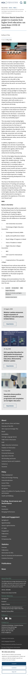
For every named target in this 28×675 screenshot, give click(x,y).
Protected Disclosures (8, 453)
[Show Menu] (25, 2)
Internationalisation (7, 480)
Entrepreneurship (6, 539)
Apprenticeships (6, 523)
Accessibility (5, 434)
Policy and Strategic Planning (10, 477)
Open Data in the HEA (8, 456)
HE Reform (5, 488)
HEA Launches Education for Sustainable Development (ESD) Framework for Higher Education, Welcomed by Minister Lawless (14, 356)
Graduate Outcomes (7, 558)
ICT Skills (4, 528)
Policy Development (7, 475)
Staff (3, 442)
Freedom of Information (8, 448)
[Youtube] (6, 618)
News (14, 7)
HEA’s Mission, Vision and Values (10, 423)
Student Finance (5, 604)
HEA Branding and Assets (9, 458)
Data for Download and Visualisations (12, 555)
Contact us (5, 464)
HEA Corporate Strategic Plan (10, 429)
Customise (14, 667)
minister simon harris (11, 297)
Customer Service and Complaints (11, 461)
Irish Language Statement (8, 641)
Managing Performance (8, 512)
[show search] (21, 2)
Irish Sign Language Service (9, 437)
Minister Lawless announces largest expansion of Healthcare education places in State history (14, 315)
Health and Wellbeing (7, 496)
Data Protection (6, 450)
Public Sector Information (9, 439)
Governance (5, 509)
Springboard (5, 520)
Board (3, 431)
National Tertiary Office (7, 611)
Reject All (14, 671)
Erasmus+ (4, 601)
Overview (4, 547)
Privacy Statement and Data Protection (11, 644)
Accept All (14, 663)
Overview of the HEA (7, 426)
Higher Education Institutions (10, 445)
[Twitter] (2, 619)
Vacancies (4, 466)
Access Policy (5, 483)
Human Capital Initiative (8, 525)
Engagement (5, 531)
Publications (5, 533)
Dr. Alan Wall (15, 288)
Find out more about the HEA (8, 592)
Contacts (4, 536)
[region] (14, 662)
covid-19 (8, 288)
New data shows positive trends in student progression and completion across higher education (14, 397)
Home (10, 7)
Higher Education (10, 290)
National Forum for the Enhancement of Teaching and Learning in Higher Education (12, 607)
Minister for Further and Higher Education (14, 293)
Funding (4, 506)
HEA (21, 288)
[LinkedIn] (10, 618)
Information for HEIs (7, 553)
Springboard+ (5, 598)
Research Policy (6, 486)
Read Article (10, 324)
